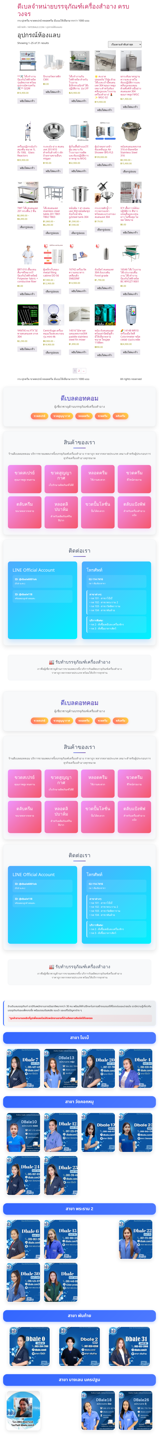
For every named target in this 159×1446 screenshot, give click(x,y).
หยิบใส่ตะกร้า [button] (27, 101)
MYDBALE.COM (36, 27)
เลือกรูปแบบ (129, 171)
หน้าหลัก (21, 27)
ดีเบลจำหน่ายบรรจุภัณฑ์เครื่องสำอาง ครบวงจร (73, 10)
